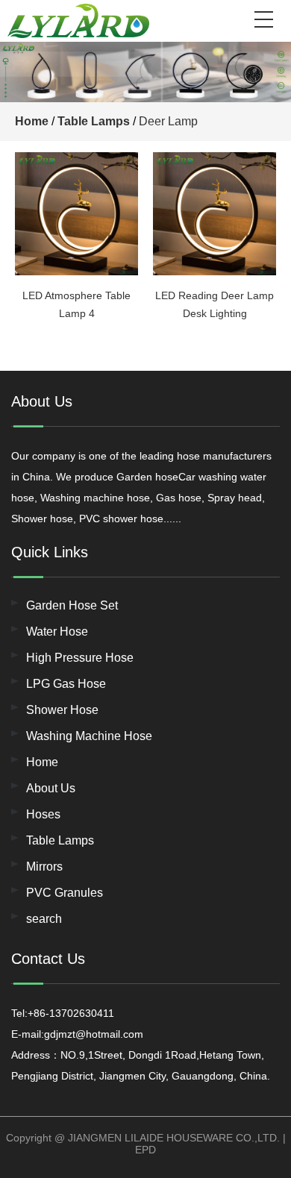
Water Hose (57, 631)
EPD (145, 1150)
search (44, 918)
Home (31, 121)
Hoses (43, 814)
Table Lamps (93, 121)
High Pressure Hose (80, 657)
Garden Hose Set (72, 605)
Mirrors (44, 866)
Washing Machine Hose (89, 736)
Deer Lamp (168, 121)
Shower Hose (62, 710)
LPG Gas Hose (66, 683)
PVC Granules (64, 892)
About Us (50, 788)
